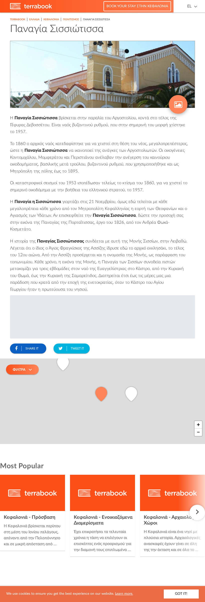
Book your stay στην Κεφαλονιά (137, 6)
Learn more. (124, 594)
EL (189, 6)
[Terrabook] (31, 8)
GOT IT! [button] (181, 594)
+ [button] (198, 425)
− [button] (198, 432)
